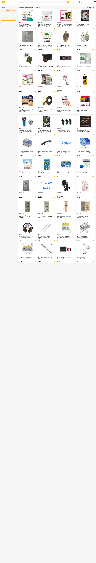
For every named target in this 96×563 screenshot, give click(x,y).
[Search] (68, 2)
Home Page (4, 4)
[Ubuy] (3, 2)
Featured (92, 7)
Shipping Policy (5, 14)
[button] (74, 2)
